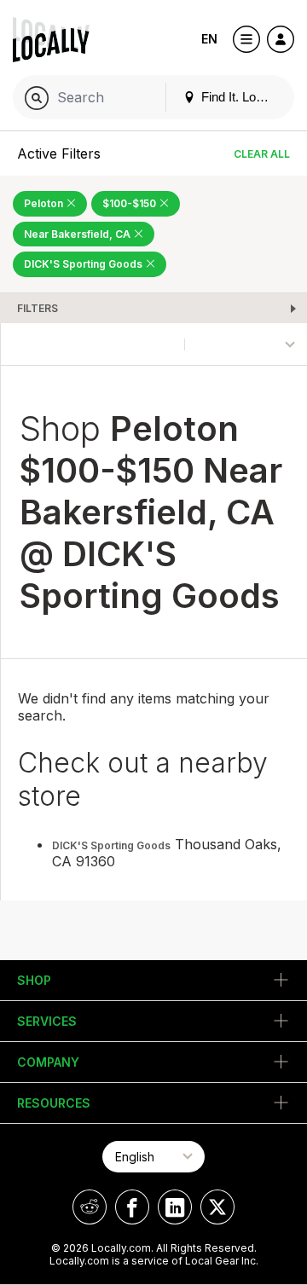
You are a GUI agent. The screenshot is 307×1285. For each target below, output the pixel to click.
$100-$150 (130, 203)
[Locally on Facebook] (132, 1206)
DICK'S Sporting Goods (84, 264)
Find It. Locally (239, 97)
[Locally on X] (217, 1206)
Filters (37, 308)
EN (209, 39)
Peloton (45, 203)
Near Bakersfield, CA (78, 234)
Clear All (262, 154)
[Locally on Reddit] (89, 1206)
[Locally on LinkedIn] (175, 1206)
